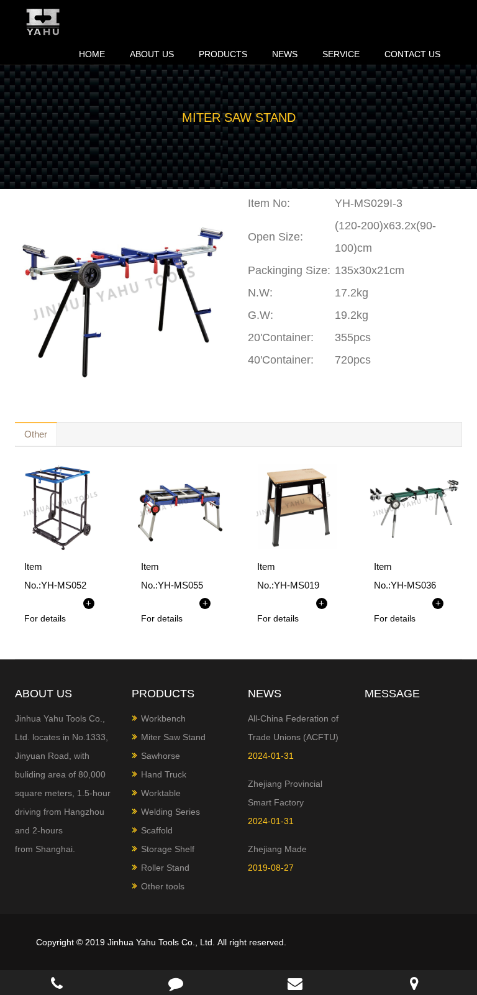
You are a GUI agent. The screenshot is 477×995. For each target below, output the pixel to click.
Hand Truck (163, 774)
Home (92, 54)
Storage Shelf (167, 849)
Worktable (161, 793)
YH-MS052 (63, 585)
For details (45, 618)
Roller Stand (165, 868)
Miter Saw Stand (173, 737)
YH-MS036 (413, 585)
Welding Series (170, 812)
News (285, 54)
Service (341, 54)
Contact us (412, 54)
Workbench (163, 718)
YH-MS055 (180, 585)
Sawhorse (160, 756)
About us (152, 54)
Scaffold (157, 830)
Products (223, 54)
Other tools (162, 886)
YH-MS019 (296, 585)
